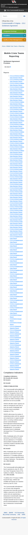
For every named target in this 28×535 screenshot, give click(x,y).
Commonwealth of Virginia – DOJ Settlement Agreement (13, 23)
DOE (19, 514)
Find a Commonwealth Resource (15, 10)
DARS (23, 514)
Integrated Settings (10, 31)
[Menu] (24, 16)
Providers (7, 35)
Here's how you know (13, 7)
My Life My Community (9, 514)
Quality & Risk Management (13, 40)
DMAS (5, 512)
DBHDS (11, 512)
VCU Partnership (19, 512)
